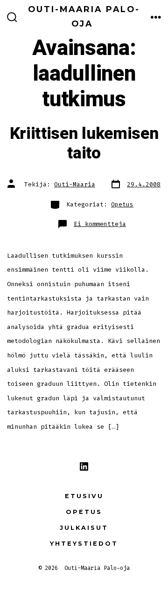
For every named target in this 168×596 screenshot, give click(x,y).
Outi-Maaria (74, 184)
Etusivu (84, 496)
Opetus (122, 204)
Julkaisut (84, 527)
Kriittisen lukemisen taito (84, 143)
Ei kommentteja (100, 224)
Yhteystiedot (84, 543)
